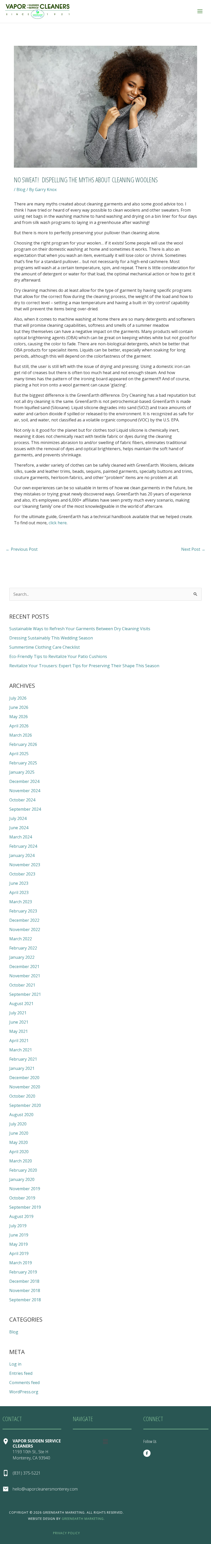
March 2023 (20, 902)
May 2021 (18, 1031)
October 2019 (22, 1198)
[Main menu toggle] (200, 11)
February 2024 (23, 846)
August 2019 (21, 1216)
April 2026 (19, 726)
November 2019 (24, 1188)
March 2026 (20, 735)
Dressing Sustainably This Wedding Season (51, 638)
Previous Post (22, 549)
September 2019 (25, 1207)
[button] (105, 1441)
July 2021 (18, 1013)
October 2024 (22, 800)
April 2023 (19, 892)
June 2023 (18, 883)
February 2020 (23, 1170)
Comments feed (24, 1382)
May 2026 (18, 716)
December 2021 (24, 966)
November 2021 (24, 976)
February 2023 (23, 911)
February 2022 (23, 948)
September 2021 (25, 994)
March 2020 (20, 1161)
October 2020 (22, 1096)
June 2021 (18, 1022)
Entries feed (20, 1373)
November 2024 (24, 790)
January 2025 (21, 772)
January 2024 (21, 855)
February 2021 (23, 1059)
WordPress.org (23, 1392)
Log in (15, 1364)
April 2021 (19, 1040)
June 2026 (18, 707)
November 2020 (24, 1087)
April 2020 (19, 1151)
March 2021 (20, 1050)
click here (58, 523)
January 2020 (21, 1179)
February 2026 (23, 744)
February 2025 (23, 763)
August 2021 (21, 1003)
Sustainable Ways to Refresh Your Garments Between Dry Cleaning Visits (79, 628)
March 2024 (20, 837)
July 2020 (18, 1124)
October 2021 (22, 985)
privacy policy (66, 1533)
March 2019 (20, 1263)
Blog (20, 189)
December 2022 (24, 920)
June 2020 (18, 1133)
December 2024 (24, 781)
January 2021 (21, 1068)
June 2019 (18, 1235)
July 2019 (18, 1226)
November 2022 (24, 929)
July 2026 (18, 698)
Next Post (193, 549)
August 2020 (21, 1114)
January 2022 (21, 957)
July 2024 (18, 818)
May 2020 (18, 1142)
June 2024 (18, 827)
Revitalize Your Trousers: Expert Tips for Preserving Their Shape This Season (84, 666)
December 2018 (24, 1281)
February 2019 (23, 1272)
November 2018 (24, 1290)
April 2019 (19, 1253)
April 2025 (19, 753)
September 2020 (25, 1105)
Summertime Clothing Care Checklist (44, 647)
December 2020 (24, 1077)
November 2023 (24, 865)
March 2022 (20, 939)
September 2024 (25, 809)
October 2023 (22, 874)
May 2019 (18, 1244)
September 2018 (25, 1300)
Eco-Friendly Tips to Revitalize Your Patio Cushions (58, 656)
